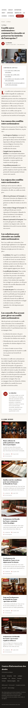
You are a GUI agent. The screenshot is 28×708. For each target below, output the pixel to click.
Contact (20, 16)
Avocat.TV (4, 688)
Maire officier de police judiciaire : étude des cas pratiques (11, 443)
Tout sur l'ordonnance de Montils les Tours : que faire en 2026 (11, 599)
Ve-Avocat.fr (12, 685)
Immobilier (18, 12)
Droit (3, 12)
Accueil (4, 9)
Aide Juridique (11, 688)
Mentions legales (11, 680)
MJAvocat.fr (5, 685)
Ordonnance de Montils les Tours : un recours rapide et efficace (11, 638)
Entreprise (17, 9)
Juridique (10, 12)
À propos (11, 16)
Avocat (10, 9)
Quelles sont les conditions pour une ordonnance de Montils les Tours (12, 482)
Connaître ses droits (20, 685)
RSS (18, 680)
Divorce (4, 16)
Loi (24, 12)
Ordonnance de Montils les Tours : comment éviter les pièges (11, 521)
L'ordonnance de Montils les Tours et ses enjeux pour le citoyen (11, 560)
